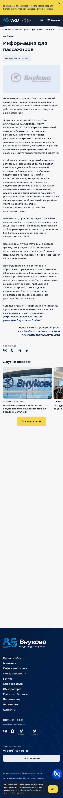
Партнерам (10, 704)
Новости (50, 29)
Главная (7, 29)
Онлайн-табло (12, 658)
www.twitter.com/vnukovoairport (40, 335)
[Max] (12, 731)
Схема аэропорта (14, 673)
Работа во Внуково (15, 694)
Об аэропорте (21, 29)
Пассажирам (11, 699)
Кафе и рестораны (15, 668)
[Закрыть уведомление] (59, 3)
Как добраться (13, 684)
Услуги (7, 679)
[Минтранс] (34, 731)
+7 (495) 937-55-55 (16, 750)
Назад (11, 36)
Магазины (10, 663)
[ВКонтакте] (5, 731)
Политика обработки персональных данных (23, 778)
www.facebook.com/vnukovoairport (38, 331)
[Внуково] (21, 731)
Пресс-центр (37, 29)
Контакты (9, 710)
